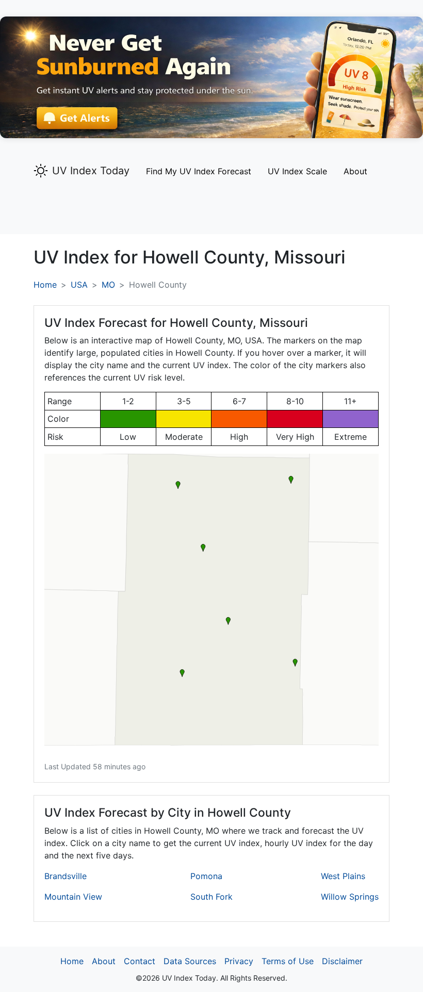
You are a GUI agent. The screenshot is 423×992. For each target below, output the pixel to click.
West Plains (343, 876)
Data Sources (190, 961)
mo (108, 284)
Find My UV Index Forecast (198, 171)
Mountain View (73, 896)
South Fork (211, 896)
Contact (139, 961)
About (355, 171)
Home (45, 284)
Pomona (206, 876)
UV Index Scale (297, 171)
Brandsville (65, 876)
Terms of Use (288, 961)
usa (79, 284)
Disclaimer (342, 961)
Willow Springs (350, 896)
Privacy (238, 961)
